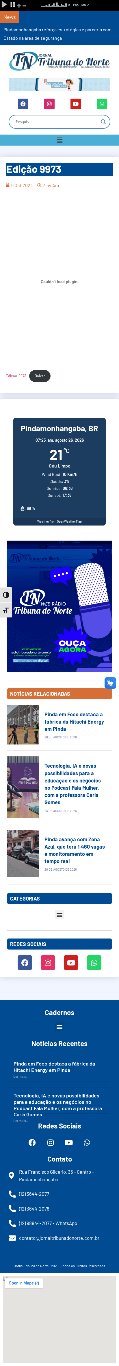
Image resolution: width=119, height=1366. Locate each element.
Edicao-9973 (16, 376)
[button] (59, 140)
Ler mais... (21, 1076)
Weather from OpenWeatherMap (59, 521)
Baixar (40, 376)
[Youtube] (75, 104)
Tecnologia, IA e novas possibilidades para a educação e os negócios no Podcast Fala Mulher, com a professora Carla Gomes (58, 1104)
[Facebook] (23, 104)
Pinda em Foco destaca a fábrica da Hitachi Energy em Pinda (74, 721)
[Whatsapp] (102, 104)
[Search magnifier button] (103, 122)
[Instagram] (49, 104)
